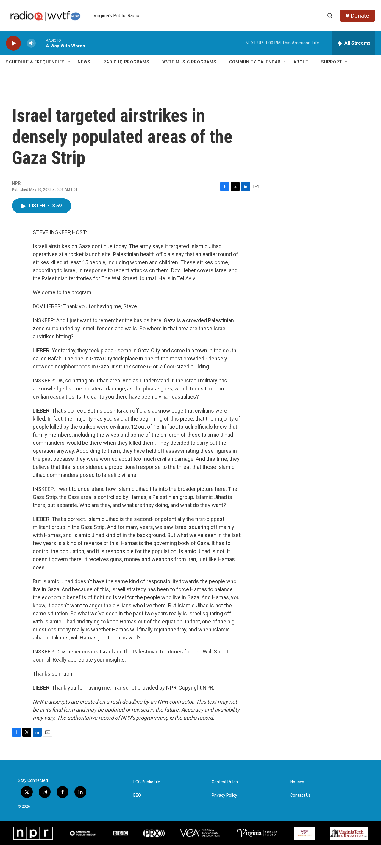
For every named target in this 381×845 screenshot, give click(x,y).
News (84, 62)
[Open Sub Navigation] (69, 62)
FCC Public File (146, 782)
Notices (297, 782)
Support (331, 62)
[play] (13, 43)
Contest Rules (225, 782)
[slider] (41, 43)
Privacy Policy (224, 795)
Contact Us (300, 795)
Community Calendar (255, 62)
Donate (360, 16)
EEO (137, 795)
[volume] (31, 43)
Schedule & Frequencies (35, 62)
